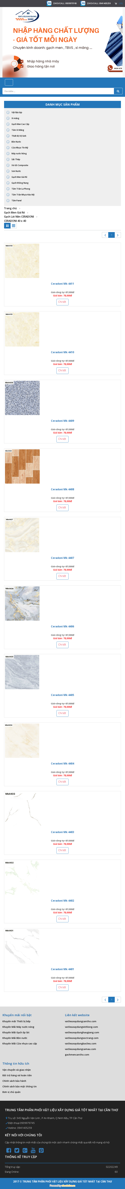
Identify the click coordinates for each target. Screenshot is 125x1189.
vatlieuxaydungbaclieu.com (80, 1043)
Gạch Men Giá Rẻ (19, 177)
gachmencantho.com (77, 1054)
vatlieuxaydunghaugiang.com (82, 1032)
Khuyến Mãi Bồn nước (14, 1037)
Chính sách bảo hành (14, 1080)
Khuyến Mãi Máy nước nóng (18, 1026)
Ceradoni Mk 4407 (62, 558)
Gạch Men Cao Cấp (20, 124)
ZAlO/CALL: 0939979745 (65, 3)
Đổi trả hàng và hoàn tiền (17, 1075)
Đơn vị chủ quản (11, 1092)
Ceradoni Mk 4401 (62, 969)
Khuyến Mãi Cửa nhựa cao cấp (19, 1043)
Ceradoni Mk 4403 (62, 832)
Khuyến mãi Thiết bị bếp (16, 1021)
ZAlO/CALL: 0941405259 (99, 3)
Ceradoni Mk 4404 (62, 763)
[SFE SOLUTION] (62, 1185)
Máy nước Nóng (19, 153)
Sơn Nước (16, 171)
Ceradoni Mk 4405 (62, 695)
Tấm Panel (16, 200)
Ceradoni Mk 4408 (62, 489)
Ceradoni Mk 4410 (62, 352)
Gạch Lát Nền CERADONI (19, 216)
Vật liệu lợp (16, 112)
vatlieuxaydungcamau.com (80, 1049)
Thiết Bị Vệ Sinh (18, 135)
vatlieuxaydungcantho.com (80, 1021)
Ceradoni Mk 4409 (62, 421)
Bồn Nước (16, 141)
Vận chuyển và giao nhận (16, 1069)
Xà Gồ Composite (19, 165)
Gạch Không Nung (19, 182)
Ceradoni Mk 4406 (62, 626)
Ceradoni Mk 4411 (62, 283)
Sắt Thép (15, 159)
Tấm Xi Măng (17, 130)
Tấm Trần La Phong (20, 188)
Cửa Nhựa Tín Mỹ (19, 147)
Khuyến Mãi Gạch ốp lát (15, 1032)
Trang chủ (10, 208)
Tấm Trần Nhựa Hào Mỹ (23, 194)
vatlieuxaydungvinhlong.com (81, 1026)
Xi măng (15, 118)
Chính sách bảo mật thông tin (19, 1086)
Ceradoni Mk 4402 (62, 900)
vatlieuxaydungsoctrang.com (81, 1037)
